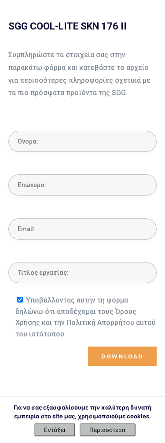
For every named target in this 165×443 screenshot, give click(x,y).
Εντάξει (55, 429)
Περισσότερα (107, 429)
